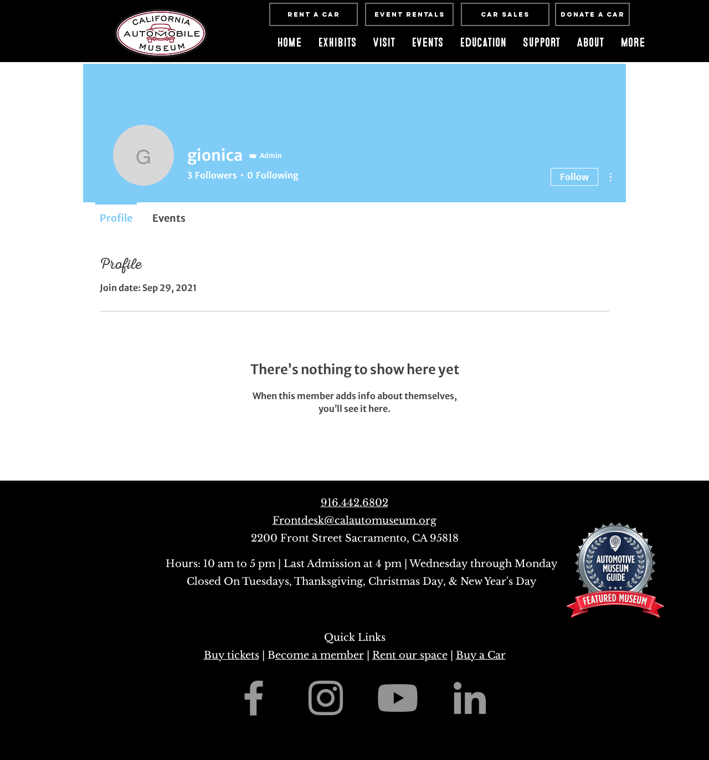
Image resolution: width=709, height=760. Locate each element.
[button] (427, 42)
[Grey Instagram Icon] (325, 698)
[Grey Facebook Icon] (253, 698)
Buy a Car (481, 655)
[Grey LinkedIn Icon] (469, 698)
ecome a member (319, 655)
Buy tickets (231, 655)
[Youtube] (397, 698)
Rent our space (410, 655)
